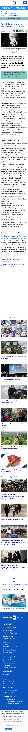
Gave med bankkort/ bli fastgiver (14, 701)
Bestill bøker (14, 318)
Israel (17, 82)
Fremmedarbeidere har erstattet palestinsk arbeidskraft (12, 448)
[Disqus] (14, 291)
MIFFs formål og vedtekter (10, 680)
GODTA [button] (8, 729)
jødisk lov (6, 266)
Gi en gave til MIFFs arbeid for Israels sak (14, 585)
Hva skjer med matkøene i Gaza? (12, 519)
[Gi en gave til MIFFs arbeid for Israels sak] (14, 580)
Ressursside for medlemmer (10, 681)
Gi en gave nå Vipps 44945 (7, 8)
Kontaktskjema (11, 627)
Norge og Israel (7, 665)
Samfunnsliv (7, 261)
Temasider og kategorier (9, 663)
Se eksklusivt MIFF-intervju (10, 380)
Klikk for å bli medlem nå (21, 8)
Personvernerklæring (8, 683)
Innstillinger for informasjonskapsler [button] (11, 725)
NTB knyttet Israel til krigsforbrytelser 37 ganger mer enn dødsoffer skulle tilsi (13, 496)
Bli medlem (6, 674)
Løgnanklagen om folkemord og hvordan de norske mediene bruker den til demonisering (13, 542)
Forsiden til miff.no (7, 659)
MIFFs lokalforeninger (8, 678)
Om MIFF (5, 676)
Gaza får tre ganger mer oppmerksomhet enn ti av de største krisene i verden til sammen (13, 567)
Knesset (12, 266)
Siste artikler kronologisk (9, 661)
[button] (23, 31)
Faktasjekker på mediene (9, 667)
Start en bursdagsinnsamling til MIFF (15, 706)
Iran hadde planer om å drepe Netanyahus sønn (11, 402)
